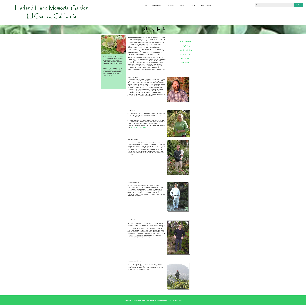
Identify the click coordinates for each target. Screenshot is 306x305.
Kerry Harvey (186, 46)
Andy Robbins (185, 58)
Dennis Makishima (186, 50)
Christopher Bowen (186, 62)
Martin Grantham (185, 41)
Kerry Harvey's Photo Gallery (138, 127)
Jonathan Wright (185, 54)
